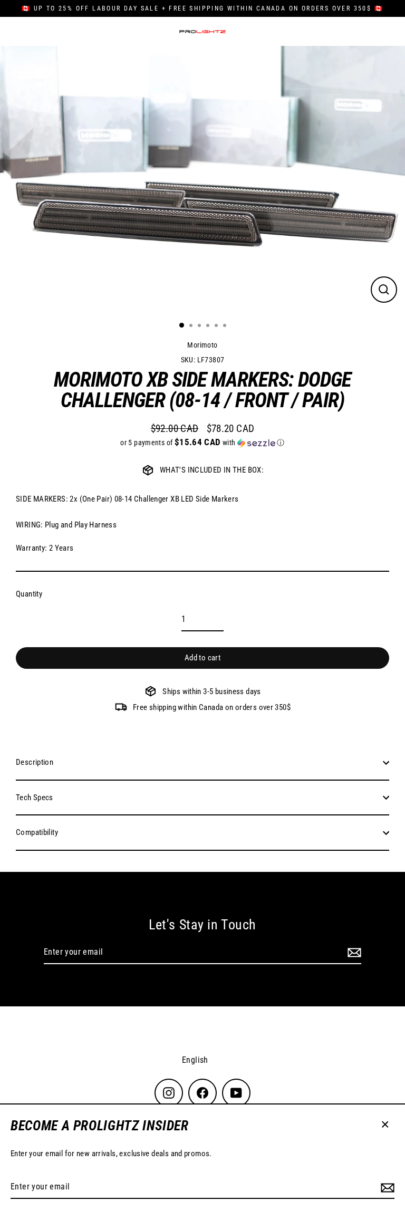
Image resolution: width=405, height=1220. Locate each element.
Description (34, 762)
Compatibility (37, 832)
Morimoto (202, 345)
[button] (202, 442)
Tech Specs (34, 797)
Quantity (29, 594)
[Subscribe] (386, 1187)
